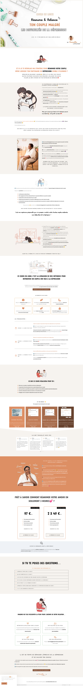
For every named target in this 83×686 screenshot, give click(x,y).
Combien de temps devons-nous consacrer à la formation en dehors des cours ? (35, 585)
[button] (15, 443)
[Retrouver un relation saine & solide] (28, 623)
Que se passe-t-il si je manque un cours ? (26, 582)
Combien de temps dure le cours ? (25, 571)
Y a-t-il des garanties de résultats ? (25, 588)
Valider (4, 683)
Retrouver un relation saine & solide (28, 625)
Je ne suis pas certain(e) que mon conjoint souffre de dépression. (32, 577)
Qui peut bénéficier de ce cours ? (24, 574)
